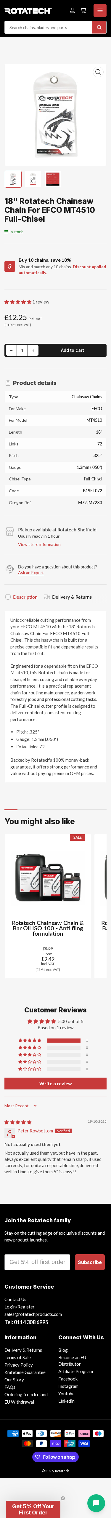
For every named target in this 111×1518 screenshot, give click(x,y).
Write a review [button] (55, 1083)
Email (12, 1249)
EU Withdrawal (19, 1401)
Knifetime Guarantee (25, 1372)
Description (25, 597)
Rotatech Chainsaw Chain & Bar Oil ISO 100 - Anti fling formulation (48, 928)
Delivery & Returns (72, 597)
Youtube (66, 1393)
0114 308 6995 (31, 1322)
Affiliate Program (75, 1371)
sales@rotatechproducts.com (33, 1314)
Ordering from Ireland (26, 1394)
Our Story (14, 1379)
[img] (17, 1122)
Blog (63, 1350)
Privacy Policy (18, 1364)
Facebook (68, 1378)
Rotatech (62, 1471)
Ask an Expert (31, 572)
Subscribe (90, 1262)
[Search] (99, 27)
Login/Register (19, 1306)
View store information (39, 544)
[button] (18, 301)
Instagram (68, 1386)
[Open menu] (100, 10)
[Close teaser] (63, 1498)
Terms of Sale (17, 1357)
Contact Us (15, 1299)
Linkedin (66, 1401)
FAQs (9, 1387)
